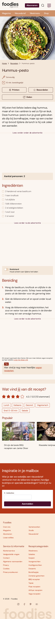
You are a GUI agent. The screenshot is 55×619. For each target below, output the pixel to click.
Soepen (32, 558)
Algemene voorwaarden (12, 561)
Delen (29, 97)
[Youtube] (37, 604)
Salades (32, 554)
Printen (15, 90)
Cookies (6, 568)
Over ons (6, 527)
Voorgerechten (34, 561)
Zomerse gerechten (36, 576)
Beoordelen (42, 90)
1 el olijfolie (10, 199)
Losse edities (8, 537)
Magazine (6, 13)
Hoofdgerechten (35, 565)
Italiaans (17, 405)
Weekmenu (35, 13)
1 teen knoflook (12, 195)
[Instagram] (18, 604)
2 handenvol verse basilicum (18, 191)
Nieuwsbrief (20, 13)
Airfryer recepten (35, 590)
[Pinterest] (31, 604)
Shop (46, 13)
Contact (6, 558)
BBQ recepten (34, 579)
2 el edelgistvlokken (14, 207)
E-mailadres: (9, 493)
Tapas (31, 583)
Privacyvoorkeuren (10, 572)
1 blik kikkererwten (13, 203)
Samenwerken (34, 527)
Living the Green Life (21, 360)
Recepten (14, 63)
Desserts (32, 568)
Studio (31, 530)
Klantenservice (9, 551)
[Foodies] (10, 5)
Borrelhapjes (33, 572)
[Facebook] (24, 604)
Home (4, 63)
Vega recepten (34, 594)
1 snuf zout (9, 212)
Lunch (6, 405)
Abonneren (32, 5)
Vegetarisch (42, 405)
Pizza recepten (34, 586)
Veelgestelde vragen (11, 554)
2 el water (9, 216)
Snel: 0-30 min (10, 410)
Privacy (6, 565)
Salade (25, 410)
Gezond (29, 405)
